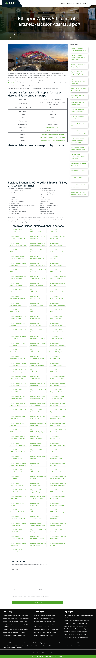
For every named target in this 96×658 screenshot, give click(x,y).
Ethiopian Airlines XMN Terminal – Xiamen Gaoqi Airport (55, 324)
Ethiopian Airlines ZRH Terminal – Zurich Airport (18, 337)
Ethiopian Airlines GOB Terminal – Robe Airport (55, 351)
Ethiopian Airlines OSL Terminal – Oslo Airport (56, 471)
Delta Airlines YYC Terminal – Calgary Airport (14, 632)
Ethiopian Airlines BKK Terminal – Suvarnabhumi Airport (57, 277)
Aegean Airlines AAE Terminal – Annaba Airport (15, 621)
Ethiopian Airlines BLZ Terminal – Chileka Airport (57, 531)
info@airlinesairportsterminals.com (12, 647)
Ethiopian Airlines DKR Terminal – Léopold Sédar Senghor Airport (18, 391)
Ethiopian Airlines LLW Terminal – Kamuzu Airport (18, 244)
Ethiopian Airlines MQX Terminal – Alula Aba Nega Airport (56, 298)
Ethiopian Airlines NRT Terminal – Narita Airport (57, 464)
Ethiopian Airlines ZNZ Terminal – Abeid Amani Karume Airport (57, 331)
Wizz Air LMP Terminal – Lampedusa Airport (75, 623)
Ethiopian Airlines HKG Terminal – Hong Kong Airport (55, 371)
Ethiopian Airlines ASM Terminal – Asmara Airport (57, 291)
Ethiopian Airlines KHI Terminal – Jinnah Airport (18, 417)
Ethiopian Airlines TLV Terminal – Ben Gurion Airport (57, 497)
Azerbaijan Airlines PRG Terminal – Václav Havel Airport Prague (78, 156)
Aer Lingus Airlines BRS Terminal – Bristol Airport (15, 629)
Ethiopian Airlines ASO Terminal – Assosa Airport (17, 237)
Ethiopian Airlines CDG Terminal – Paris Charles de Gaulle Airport (17, 511)
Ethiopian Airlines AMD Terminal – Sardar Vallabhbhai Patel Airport (55, 231)
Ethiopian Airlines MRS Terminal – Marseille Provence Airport (36, 304)
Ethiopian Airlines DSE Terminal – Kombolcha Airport (38, 444)
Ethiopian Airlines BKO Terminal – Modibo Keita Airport (36, 284)
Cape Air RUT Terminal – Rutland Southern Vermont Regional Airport (78, 57)
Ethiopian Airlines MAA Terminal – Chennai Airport (54, 258)
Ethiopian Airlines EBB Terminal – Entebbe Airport (38, 451)
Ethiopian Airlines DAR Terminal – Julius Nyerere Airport (57, 524)
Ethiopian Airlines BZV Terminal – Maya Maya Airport (38, 544)
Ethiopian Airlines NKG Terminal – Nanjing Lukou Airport (55, 458)
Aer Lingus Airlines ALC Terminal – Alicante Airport (16, 624)
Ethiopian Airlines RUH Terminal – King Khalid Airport (35, 484)
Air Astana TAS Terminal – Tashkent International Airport (48, 626)
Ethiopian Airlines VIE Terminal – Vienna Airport (17, 324)
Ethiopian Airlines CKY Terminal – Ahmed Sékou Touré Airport (17, 518)
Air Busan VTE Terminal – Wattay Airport (44, 635)
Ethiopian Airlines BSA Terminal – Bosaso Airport (18, 544)
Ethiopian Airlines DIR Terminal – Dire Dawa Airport (57, 384)
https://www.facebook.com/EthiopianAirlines (52, 137)
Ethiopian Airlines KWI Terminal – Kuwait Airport (18, 424)
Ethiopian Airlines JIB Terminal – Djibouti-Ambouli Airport (37, 397)
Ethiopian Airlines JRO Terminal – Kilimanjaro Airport (57, 404)
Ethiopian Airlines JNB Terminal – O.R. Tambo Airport (38, 404)
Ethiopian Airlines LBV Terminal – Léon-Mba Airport (57, 424)
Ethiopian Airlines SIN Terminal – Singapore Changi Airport (37, 491)
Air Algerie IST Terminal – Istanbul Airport (44, 624)
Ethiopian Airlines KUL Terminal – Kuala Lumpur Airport (57, 417)
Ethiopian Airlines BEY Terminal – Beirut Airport (18, 264)
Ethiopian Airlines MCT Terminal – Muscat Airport (37, 277)
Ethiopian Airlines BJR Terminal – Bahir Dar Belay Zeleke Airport (18, 278)
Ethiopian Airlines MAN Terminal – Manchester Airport (15, 271)
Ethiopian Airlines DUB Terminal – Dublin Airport (57, 444)
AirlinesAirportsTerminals (25, 29)
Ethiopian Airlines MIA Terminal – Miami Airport (57, 284)
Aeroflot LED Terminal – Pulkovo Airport (44, 618)
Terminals (69, 3)
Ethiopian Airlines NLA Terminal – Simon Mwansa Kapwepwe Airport (18, 464)
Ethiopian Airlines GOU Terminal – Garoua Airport (38, 357)
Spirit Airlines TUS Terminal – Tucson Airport (14, 635)
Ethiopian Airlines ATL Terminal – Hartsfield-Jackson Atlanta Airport (37, 244)
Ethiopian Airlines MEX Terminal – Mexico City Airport (16, 284)
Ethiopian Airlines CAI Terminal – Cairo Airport (57, 544)
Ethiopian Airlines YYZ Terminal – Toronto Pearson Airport (18, 331)
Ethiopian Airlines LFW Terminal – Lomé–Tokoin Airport (16, 431)
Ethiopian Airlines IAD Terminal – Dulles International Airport (57, 377)
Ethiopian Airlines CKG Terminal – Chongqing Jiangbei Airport (56, 511)
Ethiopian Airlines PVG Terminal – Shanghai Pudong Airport (16, 484)
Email (14, 589)
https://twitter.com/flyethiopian (52, 131)
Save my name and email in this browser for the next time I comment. (31, 596)
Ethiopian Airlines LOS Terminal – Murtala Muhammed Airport (55, 244)
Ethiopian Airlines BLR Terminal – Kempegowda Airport (38, 531)
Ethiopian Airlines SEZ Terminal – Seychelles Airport (18, 491)
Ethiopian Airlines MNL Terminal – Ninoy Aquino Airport (35, 291)
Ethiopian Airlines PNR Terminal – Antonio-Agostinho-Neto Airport (57, 478)
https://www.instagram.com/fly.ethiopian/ (52, 134)
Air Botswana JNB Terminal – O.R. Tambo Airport (46, 629)
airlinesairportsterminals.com (45, 652)
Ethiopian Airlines (12, 83)
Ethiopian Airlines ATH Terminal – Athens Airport (57, 237)
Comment (15, 569)
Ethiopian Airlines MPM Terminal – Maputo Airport (18, 297)
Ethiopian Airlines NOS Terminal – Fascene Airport (34, 464)
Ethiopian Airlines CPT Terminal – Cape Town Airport (18, 524)
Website (41, 589)
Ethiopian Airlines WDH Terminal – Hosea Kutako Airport (36, 324)
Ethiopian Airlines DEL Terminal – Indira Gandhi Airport (18, 531)
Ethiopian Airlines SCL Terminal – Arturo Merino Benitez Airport (57, 484)
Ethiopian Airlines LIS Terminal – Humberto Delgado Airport (17, 437)
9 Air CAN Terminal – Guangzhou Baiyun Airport (15, 626)
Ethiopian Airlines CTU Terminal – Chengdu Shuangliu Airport (38, 524)
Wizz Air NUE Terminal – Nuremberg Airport (75, 631)
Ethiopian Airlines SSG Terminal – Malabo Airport (57, 491)
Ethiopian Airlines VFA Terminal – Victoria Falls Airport (57, 317)
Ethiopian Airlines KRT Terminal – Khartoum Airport (37, 417)
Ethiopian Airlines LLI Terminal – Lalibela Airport (37, 237)
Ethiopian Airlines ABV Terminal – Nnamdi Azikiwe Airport (18, 231)
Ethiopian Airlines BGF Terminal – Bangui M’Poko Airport (55, 264)
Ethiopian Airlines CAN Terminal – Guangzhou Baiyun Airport (56, 504)
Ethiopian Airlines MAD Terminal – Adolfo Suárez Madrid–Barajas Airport (37, 264)
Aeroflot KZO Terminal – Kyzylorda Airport (44, 615)
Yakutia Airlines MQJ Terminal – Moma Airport (76, 629)
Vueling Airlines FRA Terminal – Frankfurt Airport (76, 637)
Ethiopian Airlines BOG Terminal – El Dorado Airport (16, 538)
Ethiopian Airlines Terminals (39, 29)
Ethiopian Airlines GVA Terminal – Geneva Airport (18, 364)
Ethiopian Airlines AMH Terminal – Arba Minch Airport (15, 304)
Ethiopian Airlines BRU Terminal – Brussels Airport (57, 537)
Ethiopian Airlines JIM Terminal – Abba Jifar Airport (17, 404)
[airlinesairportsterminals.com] (9, 3)
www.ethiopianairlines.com (52, 127)
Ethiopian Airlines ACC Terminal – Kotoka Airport (37, 231)
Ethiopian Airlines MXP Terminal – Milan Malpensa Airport (15, 311)
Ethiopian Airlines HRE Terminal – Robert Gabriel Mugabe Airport (18, 378)
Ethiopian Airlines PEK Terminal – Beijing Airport (38, 477)
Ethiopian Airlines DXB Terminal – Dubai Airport (17, 451)
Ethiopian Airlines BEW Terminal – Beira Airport (37, 257)
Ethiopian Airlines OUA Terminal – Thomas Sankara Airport (16, 478)
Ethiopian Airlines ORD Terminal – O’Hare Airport (37, 471)
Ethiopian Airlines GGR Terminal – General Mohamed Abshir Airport (36, 351)
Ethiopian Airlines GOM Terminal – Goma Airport (17, 357)
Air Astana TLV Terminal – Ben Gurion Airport (45, 632)
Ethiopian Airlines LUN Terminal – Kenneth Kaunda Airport (38, 251)
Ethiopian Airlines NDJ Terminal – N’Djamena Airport (57, 311)
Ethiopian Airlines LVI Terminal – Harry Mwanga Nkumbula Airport (17, 258)
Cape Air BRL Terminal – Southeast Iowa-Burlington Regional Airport (78, 81)
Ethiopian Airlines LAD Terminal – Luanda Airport (38, 424)
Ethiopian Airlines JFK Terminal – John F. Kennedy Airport (17, 397)
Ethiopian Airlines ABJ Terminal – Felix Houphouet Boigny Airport (18, 371)
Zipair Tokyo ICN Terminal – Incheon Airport (75, 626)
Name (14, 582)
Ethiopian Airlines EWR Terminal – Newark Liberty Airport (16, 458)
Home (63, 3)
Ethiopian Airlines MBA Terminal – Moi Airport (56, 271)
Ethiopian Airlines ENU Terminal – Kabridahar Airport (54, 451)
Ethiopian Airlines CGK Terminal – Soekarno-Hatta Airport (36, 511)
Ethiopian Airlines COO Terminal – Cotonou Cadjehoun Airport (36, 518)
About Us (78, 3)
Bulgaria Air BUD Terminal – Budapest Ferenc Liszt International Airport (78, 140)
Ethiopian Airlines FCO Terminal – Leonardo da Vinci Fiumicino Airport (56, 338)
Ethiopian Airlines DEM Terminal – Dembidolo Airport (34, 504)
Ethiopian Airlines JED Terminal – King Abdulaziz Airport (57, 391)
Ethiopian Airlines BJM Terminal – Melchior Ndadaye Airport (38, 271)
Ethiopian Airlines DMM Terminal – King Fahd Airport (54, 438)
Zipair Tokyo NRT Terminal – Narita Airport (75, 634)
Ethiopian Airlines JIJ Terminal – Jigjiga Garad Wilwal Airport (57, 397)
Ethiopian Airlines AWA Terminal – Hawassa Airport (14, 251)
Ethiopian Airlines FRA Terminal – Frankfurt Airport (38, 344)
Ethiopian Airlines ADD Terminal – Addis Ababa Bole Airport (56, 304)
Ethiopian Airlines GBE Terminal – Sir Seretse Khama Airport (36, 364)
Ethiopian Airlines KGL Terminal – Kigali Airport (57, 411)
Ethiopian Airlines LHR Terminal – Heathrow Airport (57, 431)
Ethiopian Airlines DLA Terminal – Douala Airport (38, 391)
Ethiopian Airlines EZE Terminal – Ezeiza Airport (38, 457)
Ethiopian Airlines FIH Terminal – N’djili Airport (17, 344)
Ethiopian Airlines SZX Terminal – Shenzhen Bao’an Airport (38, 497)
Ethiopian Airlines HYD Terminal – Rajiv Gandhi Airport (35, 378)
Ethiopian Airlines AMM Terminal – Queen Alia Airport (35, 298)
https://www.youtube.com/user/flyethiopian (53, 140)
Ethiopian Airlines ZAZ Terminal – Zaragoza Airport (37, 331)
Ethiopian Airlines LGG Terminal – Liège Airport (37, 431)
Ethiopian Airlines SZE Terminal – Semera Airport (18, 497)
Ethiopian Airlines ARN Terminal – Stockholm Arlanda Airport (18, 291)
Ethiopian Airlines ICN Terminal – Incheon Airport (18, 384)
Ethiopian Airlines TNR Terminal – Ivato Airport (18, 504)
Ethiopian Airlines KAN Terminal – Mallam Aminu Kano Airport (38, 411)
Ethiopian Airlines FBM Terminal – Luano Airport (37, 337)
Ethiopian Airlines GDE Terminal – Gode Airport (57, 344)
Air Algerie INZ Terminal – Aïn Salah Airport (44, 621)
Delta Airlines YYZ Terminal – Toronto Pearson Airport (16, 618)
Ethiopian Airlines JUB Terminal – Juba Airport (18, 411)
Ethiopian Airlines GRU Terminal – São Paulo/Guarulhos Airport (55, 358)
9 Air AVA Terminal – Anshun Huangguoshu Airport (15, 615)
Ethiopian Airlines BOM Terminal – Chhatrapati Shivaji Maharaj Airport (37, 538)
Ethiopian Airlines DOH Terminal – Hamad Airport (18, 444)
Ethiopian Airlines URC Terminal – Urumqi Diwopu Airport (36, 318)
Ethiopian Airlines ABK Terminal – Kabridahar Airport (18, 551)
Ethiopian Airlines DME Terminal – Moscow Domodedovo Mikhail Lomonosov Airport (36, 438)
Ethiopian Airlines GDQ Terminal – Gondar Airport (14, 351)
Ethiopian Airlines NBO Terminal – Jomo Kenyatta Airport (35, 311)
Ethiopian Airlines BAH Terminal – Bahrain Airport (57, 251)
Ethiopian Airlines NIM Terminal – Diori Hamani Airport (18, 317)
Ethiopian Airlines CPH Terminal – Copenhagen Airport (54, 518)
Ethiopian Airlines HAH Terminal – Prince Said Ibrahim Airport (56, 364)
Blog (84, 3)
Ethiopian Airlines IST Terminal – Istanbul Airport (37, 384)
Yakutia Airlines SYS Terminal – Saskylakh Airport (76, 620)
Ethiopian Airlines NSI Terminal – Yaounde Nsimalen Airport (18, 471)
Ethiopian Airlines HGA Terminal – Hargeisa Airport (34, 371)
